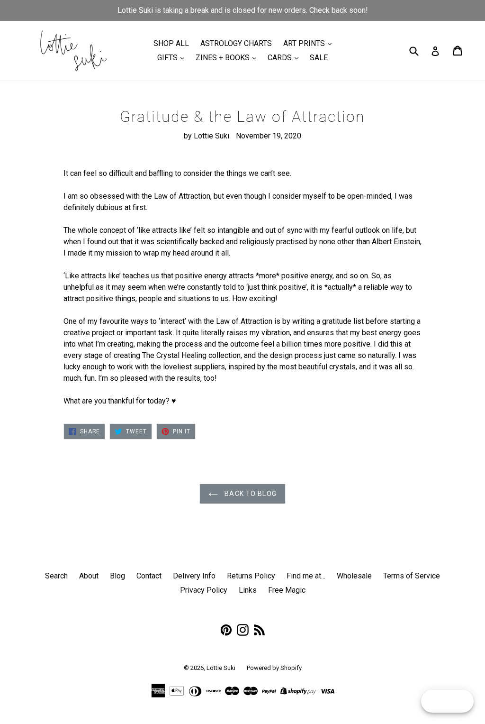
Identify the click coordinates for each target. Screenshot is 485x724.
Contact (149, 575)
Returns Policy (251, 575)
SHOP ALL (171, 43)
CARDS (281, 57)
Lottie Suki (221, 667)
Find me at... (306, 575)
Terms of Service (411, 575)
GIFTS (168, 57)
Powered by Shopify (274, 667)
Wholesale (354, 575)
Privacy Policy (203, 590)
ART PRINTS (305, 43)
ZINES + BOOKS (223, 57)
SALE (319, 57)
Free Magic (286, 590)
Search (56, 575)
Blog (117, 575)
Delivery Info (194, 575)
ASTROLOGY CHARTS (236, 43)
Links (248, 590)
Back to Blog (250, 493)
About (89, 575)
